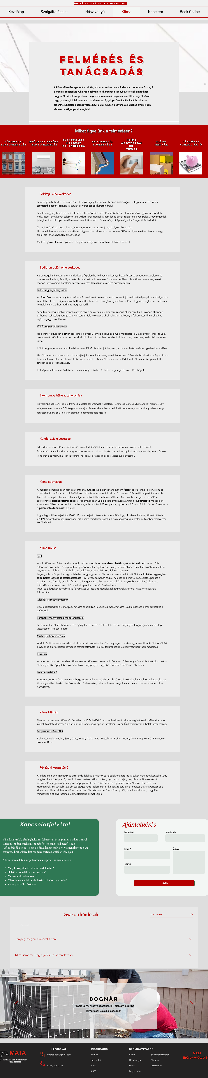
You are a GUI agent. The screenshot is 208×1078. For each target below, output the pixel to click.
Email (126, 849)
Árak (93, 1065)
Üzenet (176, 849)
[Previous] (16, 1004)
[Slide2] (104, 1031)
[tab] (24, 925)
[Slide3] (107, 1030)
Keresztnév (129, 832)
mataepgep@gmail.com (59, 1054)
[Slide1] (101, 1030)
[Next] (191, 1004)
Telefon (127, 864)
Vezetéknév (171, 832)
